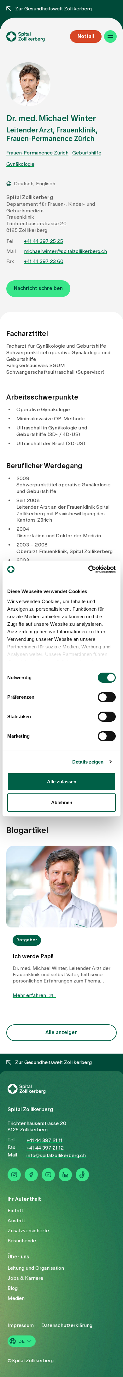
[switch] (107, 697)
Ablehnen (61, 802)
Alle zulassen (61, 781)
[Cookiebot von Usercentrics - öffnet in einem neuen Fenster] (88, 569)
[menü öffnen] (110, 36)
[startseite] (34, 36)
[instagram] (14, 1174)
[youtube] (48, 1174)
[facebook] (31, 1174)
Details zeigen (87, 761)
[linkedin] (65, 1174)
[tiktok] (82, 1174)
